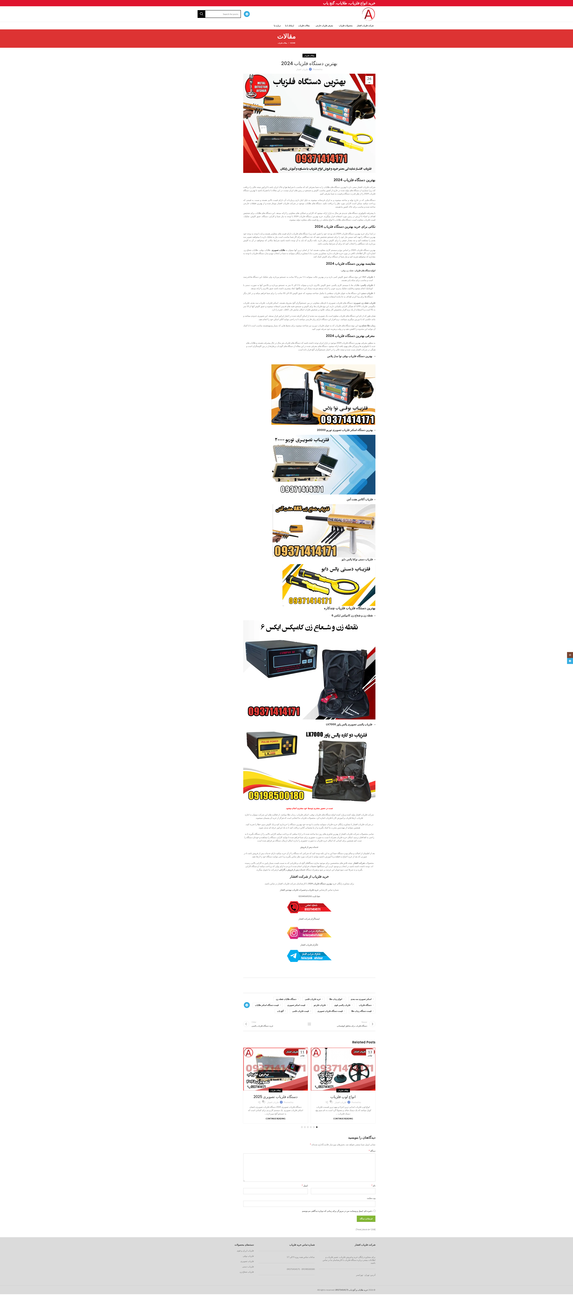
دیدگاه (372, 1150)
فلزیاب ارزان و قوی (245, 1250)
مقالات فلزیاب (282, 43)
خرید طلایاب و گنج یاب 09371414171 (351, 1290)
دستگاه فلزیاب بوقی (353, 356)
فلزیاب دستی (248, 1266)
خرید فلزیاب (320, 876)
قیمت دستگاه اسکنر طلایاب (267, 1005)
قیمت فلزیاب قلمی (300, 1011)
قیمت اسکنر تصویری (296, 1005)
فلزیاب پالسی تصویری (360, 724)
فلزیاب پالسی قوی (342, 1005)
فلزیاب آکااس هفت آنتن (360, 499)
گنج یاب (280, 1011)
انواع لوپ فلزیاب (343, 1096)
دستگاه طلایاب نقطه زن (286, 999)
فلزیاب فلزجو (320, 1005)
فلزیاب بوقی (248, 1256)
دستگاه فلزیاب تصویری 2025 (276, 1096)
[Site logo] (368, 14)
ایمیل (305, 1185)
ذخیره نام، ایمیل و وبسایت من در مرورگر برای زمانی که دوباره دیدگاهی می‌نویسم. (337, 1211)
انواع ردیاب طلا (335, 999)
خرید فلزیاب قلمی (313, 999)
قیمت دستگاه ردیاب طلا (361, 1011)
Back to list (309, 1024)
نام (373, 1185)
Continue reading (343, 1119)
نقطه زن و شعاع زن (362, 615)
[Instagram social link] (570, 655)
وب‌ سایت (371, 1198)
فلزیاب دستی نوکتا (363, 559)
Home (292, 43)
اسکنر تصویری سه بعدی (361, 999)
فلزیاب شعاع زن (247, 1271)
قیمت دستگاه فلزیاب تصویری (330, 1011)
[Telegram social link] (247, 14)
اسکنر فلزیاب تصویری (344, 430)
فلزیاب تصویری (247, 1261)
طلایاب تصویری (278, 250)
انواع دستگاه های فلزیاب (365, 270)
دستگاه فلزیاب (365, 1005)
